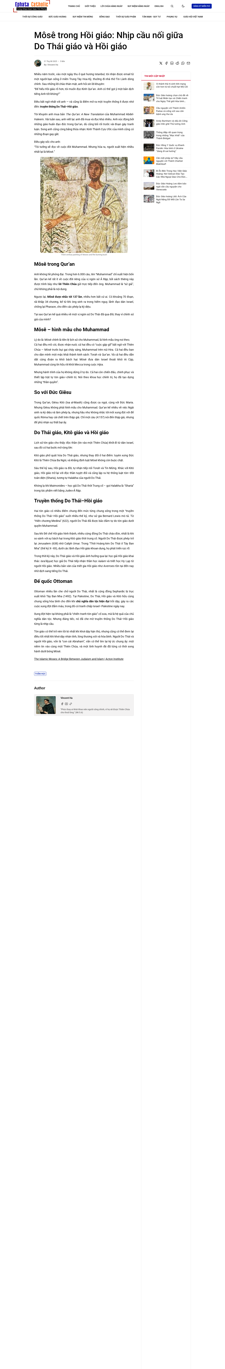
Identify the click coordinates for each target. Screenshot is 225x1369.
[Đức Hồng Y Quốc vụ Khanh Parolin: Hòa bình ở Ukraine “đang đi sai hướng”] (149, 147)
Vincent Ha (52, 64)
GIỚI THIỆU (90, 6)
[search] (172, 6)
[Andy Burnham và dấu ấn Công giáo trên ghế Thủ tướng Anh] (149, 123)
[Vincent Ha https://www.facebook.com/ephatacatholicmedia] (62, 703)
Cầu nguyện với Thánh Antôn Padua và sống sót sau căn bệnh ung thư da (170, 111)
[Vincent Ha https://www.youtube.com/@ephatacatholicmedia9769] (66, 703)
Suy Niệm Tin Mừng (83, 16)
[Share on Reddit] (177, 63)
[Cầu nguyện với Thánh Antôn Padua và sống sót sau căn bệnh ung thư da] (149, 110)
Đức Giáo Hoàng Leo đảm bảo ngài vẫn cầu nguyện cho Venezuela (171, 186)
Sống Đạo (104, 16)
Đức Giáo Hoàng (57, 16)
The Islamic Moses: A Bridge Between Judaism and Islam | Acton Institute (79, 659)
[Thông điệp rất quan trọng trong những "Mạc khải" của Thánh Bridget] (149, 134)
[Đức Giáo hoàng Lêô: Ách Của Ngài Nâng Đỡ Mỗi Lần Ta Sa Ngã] (149, 199)
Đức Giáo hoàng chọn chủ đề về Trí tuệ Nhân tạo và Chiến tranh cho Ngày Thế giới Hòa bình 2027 (172, 98)
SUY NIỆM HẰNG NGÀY (139, 6)
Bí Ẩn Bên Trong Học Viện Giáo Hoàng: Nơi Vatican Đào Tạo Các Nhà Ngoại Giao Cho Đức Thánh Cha (171, 173)
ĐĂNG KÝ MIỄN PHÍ (201, 6)
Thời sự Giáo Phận (126, 16)
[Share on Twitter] (160, 63)
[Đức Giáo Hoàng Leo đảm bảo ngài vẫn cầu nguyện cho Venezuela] (149, 186)
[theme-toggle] (183, 6)
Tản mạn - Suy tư (151, 16)
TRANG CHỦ (74, 6)
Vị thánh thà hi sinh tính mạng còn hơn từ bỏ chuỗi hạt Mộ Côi (172, 85)
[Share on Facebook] (166, 63)
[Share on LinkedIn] (171, 63)
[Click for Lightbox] (84, 205)
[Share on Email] (188, 63)
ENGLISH (159, 6)
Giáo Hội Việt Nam (193, 16)
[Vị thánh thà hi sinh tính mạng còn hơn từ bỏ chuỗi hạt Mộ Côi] (149, 86)
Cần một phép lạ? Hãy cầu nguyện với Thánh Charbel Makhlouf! (169, 161)
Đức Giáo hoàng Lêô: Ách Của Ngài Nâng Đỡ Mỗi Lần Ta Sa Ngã (171, 199)
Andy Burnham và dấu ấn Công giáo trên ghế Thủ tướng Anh (172, 122)
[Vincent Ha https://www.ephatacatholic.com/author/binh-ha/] (70, 703)
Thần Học (40, 673)
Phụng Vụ (172, 16)
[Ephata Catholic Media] (31, 6)
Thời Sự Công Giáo (32, 16)
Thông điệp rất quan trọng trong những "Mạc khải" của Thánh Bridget (170, 135)
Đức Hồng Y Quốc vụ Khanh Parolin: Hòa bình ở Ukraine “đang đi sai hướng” (170, 148)
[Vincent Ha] (37, 63)
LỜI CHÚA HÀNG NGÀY (112, 6)
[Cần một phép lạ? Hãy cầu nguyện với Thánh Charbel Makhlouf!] (149, 160)
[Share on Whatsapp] (182, 63)
